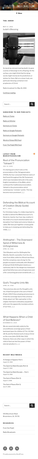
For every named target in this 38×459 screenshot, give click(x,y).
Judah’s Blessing (10, 29)
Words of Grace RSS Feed (12, 140)
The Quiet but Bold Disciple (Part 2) (15, 366)
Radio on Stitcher (9, 121)
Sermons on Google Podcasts (13, 135)
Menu (20, 13)
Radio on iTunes (8, 116)
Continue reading (9, 93)
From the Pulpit (8, 428)
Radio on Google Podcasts (12, 131)
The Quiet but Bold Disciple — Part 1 (15, 372)
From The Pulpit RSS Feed (12, 145)
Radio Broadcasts (9, 432)
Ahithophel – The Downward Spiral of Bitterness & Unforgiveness (17, 242)
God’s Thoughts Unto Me (16, 282)
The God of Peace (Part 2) (12, 378)
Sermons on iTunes (10, 126)
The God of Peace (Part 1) (12, 384)
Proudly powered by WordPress (13, 454)
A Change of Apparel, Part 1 (12, 360)
